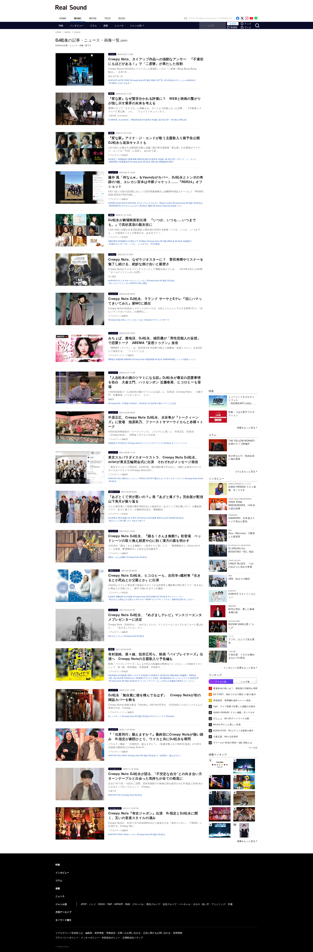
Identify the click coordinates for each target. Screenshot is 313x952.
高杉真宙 (113, 241)
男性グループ (153, 904)
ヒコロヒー (189, 599)
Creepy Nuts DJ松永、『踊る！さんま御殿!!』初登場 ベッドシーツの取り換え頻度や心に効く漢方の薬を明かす (154, 538)
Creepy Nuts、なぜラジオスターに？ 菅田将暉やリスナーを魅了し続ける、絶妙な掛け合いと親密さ (155, 261)
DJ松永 (171, 80)
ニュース (119, 25)
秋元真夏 (123, 518)
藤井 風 (152, 205)
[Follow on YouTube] (251, 18)
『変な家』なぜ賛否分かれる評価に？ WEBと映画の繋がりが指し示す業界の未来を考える (154, 100)
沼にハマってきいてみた (133, 319)
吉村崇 (173, 518)
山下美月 (132, 518)
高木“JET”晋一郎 (159, 80)
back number (166, 203)
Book (121, 18)
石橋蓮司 (123, 241)
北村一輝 (158, 678)
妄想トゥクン (190, 359)
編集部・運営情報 (94, 932)
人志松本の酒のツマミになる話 (162, 403)
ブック (247, 27)
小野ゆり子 (133, 241)
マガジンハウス (158, 716)
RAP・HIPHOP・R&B (118, 904)
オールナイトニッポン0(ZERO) (123, 283)
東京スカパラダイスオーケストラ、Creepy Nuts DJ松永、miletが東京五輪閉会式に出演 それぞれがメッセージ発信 (153, 459)
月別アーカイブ (63, 912)
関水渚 (171, 241)
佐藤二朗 (157, 119)
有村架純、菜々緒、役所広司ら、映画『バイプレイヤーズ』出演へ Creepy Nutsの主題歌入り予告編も (155, 656)
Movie (93, 18)
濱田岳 (193, 675)
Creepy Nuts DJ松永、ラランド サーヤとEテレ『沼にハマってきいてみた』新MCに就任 (155, 300)
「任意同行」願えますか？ (169, 755)
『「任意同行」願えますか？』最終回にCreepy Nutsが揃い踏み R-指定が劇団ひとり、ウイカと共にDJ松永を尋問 (155, 736)
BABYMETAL (115, 205)
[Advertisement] (178, 7)
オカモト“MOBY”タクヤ (147, 599)
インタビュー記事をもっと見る (239, 667)
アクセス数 (221, 681)
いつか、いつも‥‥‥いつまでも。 (136, 244)
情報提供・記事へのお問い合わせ (123, 932)
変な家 (183, 119)
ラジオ (122, 280)
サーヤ (166, 319)
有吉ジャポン (130, 834)
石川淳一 (167, 119)
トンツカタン (165, 599)
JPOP (121, 80)
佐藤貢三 (188, 241)
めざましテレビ (116, 636)
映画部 (234, 27)
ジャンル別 (136, 25)
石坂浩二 (113, 159)
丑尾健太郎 (124, 161)
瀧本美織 (132, 159)
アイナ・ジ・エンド (187, 159)
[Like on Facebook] (237, 18)
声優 (230, 904)
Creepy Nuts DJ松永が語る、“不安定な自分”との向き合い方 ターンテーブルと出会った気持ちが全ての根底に (157, 776)
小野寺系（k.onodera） (119, 119)
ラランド (158, 319)
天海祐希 (123, 675)
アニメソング (218, 904)
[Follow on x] (242, 18)
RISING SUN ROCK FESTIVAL (122, 203)
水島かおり (115, 244)
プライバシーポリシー (66, 937)
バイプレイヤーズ (181, 678)
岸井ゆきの (130, 678)
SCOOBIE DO (153, 596)
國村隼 (120, 596)
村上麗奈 (143, 283)
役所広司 (195, 678)
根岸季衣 (114, 161)
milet (201, 478)
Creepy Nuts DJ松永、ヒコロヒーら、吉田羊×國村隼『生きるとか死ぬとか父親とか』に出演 (154, 577)
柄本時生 (168, 678)
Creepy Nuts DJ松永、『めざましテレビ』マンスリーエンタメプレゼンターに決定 (155, 617)
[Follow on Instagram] (246, 18)
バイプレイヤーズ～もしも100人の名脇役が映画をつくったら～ (167, 680)
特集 (61, 25)
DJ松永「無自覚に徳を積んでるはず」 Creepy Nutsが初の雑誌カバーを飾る (154, 697)
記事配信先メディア (133, 937)
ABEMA (128, 359)
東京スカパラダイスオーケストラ (169, 478)
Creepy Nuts (136, 80)
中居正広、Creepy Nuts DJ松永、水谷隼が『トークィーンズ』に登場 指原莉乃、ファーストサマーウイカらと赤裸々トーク (155, 422)
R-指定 (147, 80)
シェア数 (245, 681)
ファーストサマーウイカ (152, 443)
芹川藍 (164, 241)
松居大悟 (165, 675)
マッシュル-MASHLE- (186, 80)
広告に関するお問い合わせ (157, 932)
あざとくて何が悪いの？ (121, 520)
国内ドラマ (114, 491)
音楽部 (232, 23)
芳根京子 (156, 675)
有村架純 (113, 675)
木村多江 (146, 675)
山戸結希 (129, 596)
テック (247, 23)
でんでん (148, 678)
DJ (120, 478)
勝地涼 (112, 359)
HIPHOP (113, 80)
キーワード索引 (63, 920)
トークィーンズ (180, 443)
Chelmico (142, 518)
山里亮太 (113, 518)
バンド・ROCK (97, 904)
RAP (128, 80)
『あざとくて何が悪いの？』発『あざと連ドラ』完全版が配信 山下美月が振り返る (157, 498)
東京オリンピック (131, 478)
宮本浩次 (198, 203)
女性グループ (169, 904)
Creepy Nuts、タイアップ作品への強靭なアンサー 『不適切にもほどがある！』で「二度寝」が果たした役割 (155, 61)
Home (62, 18)
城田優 (120, 359)
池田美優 (150, 359)
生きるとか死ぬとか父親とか (122, 599)
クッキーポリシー (90, 937)
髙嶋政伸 (164, 161)
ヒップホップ (115, 716)
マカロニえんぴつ (131, 205)
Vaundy (167, 205)
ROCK (143, 478)
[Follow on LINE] (256, 18)
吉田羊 (112, 596)
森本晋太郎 (178, 599)
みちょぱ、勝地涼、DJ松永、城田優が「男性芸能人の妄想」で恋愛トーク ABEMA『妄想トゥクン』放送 (154, 340)
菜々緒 (113, 678)
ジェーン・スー (176, 596)
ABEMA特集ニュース (173, 359)
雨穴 (171, 161)
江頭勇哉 (156, 244)
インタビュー (76, 25)
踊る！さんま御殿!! (117, 557)
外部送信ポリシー (111, 937)
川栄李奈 (147, 119)
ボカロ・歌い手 (201, 904)
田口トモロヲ (134, 675)
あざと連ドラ (139, 520)
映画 (111, 93)
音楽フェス (177, 205)
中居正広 (123, 443)
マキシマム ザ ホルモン (148, 203)
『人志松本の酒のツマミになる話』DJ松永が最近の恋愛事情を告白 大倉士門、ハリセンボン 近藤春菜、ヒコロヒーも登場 (154, 382)
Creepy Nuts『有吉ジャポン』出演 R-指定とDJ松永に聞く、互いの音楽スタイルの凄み (153, 815)
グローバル (138, 904)
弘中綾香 (152, 518)
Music (77, 18)
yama (159, 205)
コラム (93, 25)
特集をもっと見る (246, 427)
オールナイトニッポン (136, 280)
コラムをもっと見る (245, 471)
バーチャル (184, 904)
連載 (105, 25)
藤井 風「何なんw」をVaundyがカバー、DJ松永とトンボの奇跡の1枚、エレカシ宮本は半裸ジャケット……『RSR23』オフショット (155, 182)
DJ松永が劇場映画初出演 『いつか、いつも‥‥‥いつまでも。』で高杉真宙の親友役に (152, 222)
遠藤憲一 (184, 675)
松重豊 (140, 678)
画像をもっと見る (246, 841)
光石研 (121, 678)
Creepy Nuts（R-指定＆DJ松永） (124, 403)
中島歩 (143, 241)
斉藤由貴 (123, 159)
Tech (107, 18)
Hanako (170, 716)
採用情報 (177, 932)
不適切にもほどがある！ (121, 83)
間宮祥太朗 (137, 119)
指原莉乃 (113, 443)
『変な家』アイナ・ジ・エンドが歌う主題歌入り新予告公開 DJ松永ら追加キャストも (155, 140)
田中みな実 (163, 518)
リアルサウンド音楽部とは (69, 932)
